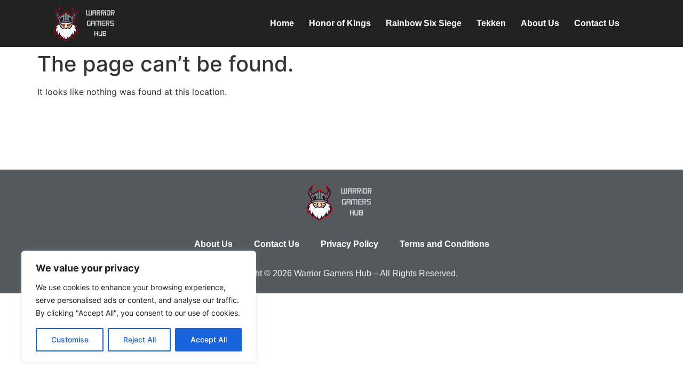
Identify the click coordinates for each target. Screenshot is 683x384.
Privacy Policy (349, 244)
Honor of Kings (340, 23)
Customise (70, 339)
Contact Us (597, 23)
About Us (540, 23)
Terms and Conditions (444, 244)
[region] (138, 307)
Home (282, 23)
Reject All (139, 339)
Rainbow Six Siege (424, 23)
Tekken (491, 23)
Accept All (208, 339)
